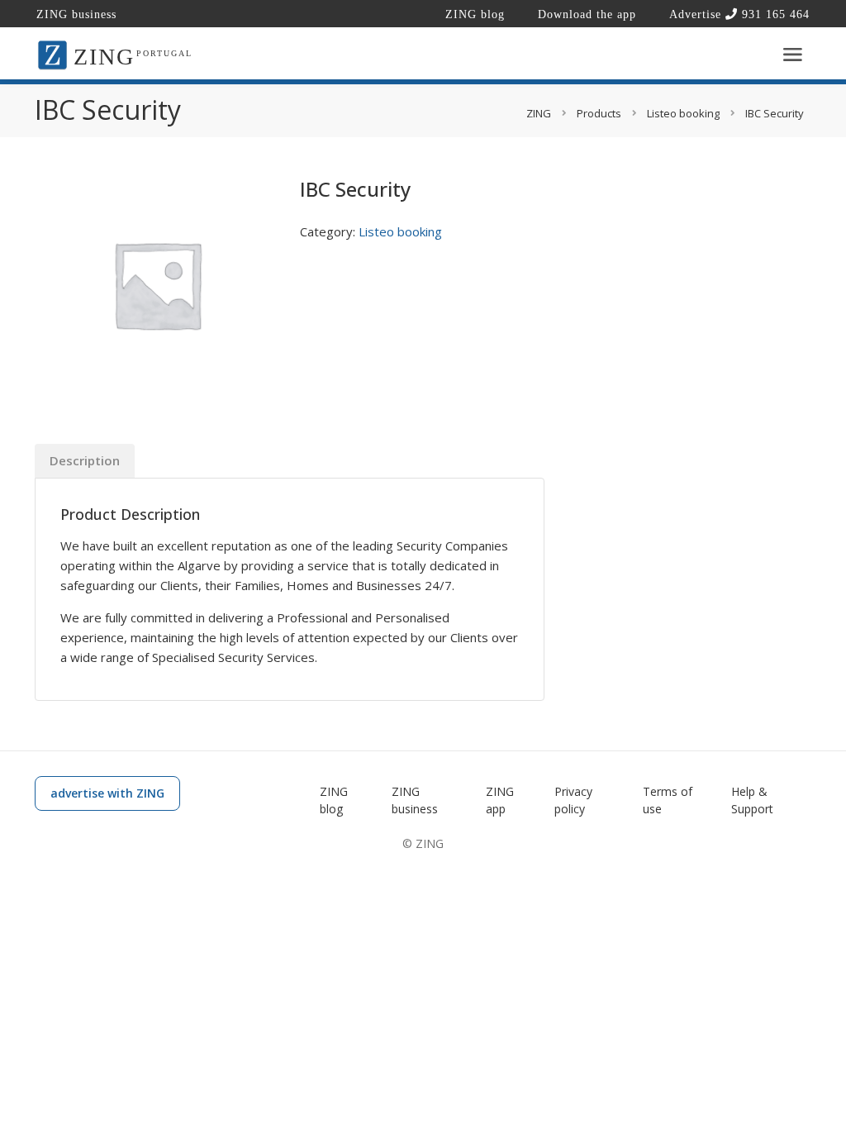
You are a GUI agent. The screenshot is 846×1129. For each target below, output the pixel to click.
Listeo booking (400, 231)
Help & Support (752, 800)
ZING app (500, 800)
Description (85, 460)
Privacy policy (573, 800)
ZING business (76, 14)
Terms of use (667, 800)
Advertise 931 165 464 (739, 14)
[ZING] (52, 54)
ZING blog (475, 14)
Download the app (587, 14)
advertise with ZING (107, 793)
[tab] (85, 461)
